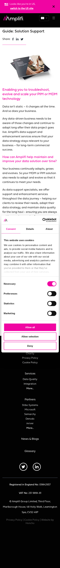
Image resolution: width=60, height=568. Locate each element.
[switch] (51, 293)
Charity (30, 353)
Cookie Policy (30, 363)
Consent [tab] (11, 228)
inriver (30, 423)
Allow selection (30, 336)
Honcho (30, 523)
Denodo (30, 419)
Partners (30, 399)
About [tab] (49, 228)
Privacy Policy (30, 358)
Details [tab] (30, 228)
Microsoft (30, 410)
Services (30, 373)
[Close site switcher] (53, 6)
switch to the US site (21, 8)
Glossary (30, 451)
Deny (30, 345)
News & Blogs (30, 439)
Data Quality (30, 379)
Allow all (30, 327)
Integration (30, 384)
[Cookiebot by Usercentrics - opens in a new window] (42, 220)
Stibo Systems (30, 405)
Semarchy (30, 414)
